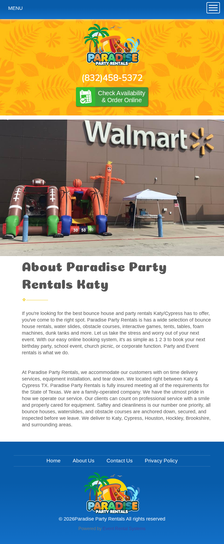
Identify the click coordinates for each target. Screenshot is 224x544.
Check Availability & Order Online (121, 96)
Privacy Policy (161, 460)
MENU (15, 8)
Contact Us (120, 460)
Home (53, 460)
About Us (84, 460)
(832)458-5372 (112, 78)
